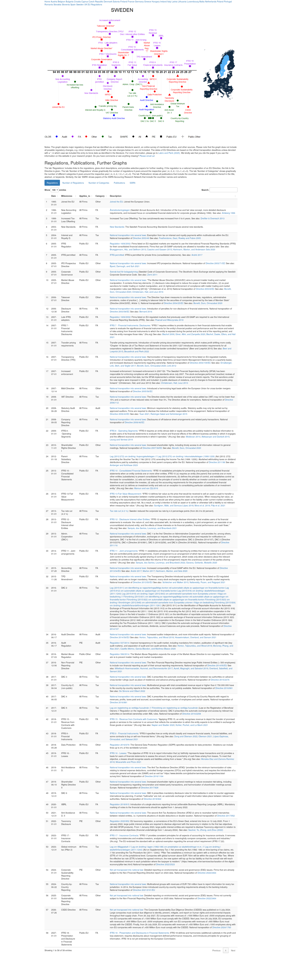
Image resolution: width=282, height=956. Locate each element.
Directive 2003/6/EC (205, 288)
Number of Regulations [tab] (73, 182)
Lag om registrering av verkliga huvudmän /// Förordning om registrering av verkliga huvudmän (154, 707)
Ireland (163, 1)
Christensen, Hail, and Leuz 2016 (147, 291)
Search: (205, 189)
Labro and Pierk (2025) (169, 152)
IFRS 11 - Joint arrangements (123, 550)
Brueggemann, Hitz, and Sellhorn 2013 (128, 249)
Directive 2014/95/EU (217, 665)
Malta (201, 1)
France (131, 1)
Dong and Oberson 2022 (185, 736)
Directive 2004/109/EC (200, 362)
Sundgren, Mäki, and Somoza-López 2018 (173, 505)
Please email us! (147, 155)
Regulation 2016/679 (119, 744)
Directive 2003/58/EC (120, 311)
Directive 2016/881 (224, 688)
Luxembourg (193, 1)
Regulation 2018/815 (119, 804)
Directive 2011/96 (217, 462)
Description (115, 195)
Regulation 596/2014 (119, 654)
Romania (49, 4)
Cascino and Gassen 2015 (159, 249)
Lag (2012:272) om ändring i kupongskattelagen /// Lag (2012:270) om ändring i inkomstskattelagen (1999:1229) (162, 456)
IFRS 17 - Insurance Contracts (124, 835)
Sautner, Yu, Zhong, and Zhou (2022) (205, 829)
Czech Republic (96, 1)
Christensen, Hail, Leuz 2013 (174, 382)
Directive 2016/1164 (154, 776)
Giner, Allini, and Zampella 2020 (190, 334)
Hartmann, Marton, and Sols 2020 (171, 570)
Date (53, 195)
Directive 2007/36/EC (152, 447)
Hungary (156, 1)
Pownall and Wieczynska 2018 (169, 319)
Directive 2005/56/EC (143, 391)
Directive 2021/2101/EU (144, 889)
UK (85, 4)
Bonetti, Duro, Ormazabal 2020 (207, 303)
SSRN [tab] (132, 182)
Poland (220, 1)
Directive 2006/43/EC (120, 413)
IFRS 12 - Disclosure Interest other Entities (130, 519)
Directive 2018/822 (152, 798)
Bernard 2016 (145, 311)
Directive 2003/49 (141, 238)
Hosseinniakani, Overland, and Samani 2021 (195, 637)
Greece (147, 1)
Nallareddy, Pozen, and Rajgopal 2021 (207, 582)
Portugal (228, 1)
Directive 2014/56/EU (120, 637)
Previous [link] (216, 950)
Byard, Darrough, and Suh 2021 (125, 266)
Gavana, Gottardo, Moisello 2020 (201, 562)
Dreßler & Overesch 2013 (212, 218)
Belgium (61, 1)
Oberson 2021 (205, 736)
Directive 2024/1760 (221, 927)
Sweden (80, 4)
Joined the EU (116, 201)
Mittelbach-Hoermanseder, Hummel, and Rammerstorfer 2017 (144, 668)
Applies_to (84, 195)
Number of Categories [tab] (99, 182)
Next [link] (233, 950)
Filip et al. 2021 (218, 505)
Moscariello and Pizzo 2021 (128, 761)
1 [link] (225, 950)
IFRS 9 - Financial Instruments (124, 733)
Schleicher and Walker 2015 (175, 582)
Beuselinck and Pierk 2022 (136, 351)
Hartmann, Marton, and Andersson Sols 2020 (194, 249)
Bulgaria (69, 1)
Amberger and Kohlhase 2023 (124, 465)
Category (100, 195)
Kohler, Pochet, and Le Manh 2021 (192, 725)
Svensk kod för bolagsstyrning (124, 271)
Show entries (55, 189)
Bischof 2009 (168, 334)
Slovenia (66, 4)
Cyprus (84, 1)
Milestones (66, 195)
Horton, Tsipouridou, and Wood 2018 (156, 637)
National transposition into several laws (128, 235)
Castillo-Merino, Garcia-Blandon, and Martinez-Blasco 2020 (148, 648)
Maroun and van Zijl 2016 (146, 488)
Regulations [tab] (52, 182)
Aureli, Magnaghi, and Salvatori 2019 (191, 668)
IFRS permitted (117, 254)
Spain (73, 4)
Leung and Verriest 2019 (121, 439)
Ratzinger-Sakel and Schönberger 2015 (169, 413)
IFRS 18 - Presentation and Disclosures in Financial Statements (139, 932)
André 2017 (197, 254)
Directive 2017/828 (149, 787)
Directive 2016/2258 (191, 713)
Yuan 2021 (144, 413)
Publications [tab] (119, 182)
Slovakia (57, 4)
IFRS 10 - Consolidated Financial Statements (131, 470)
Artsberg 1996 (228, 212)
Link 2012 (171, 365)
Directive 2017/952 (226, 815)
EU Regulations (95, 4)
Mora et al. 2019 (202, 505)
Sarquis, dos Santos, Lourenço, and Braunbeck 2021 (152, 528)
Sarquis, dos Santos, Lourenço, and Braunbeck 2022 (160, 562)
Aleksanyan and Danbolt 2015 (215, 436)
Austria (54, 1)
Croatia (77, 1)
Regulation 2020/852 (119, 821)
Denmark (108, 1)
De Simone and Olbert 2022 (132, 691)
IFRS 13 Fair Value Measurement (125, 493)
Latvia (174, 1)
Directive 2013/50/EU (143, 582)
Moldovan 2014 (193, 436)
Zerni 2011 (152, 274)
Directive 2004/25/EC (174, 303)
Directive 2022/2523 (165, 864)
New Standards (117, 226)
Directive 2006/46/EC (134, 422)
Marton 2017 (149, 570)
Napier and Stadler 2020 (163, 725)
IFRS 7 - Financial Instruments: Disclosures (130, 325)
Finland (123, 1)
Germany (139, 1)
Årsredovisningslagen (120, 210)
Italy (169, 1)
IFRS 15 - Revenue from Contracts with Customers (133, 719)
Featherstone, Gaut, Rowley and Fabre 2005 (180, 238)
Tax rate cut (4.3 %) (119, 510)
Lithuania (182, 1)
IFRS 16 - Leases (118, 753)
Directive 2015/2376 (220, 679)
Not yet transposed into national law (126, 869)
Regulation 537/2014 (119, 642)
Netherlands (210, 1)
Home (47, 1)
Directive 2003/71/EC (215, 263)
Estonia (116, 1)
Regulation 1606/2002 (120, 243)
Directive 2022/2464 (207, 872)
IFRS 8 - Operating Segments (123, 430)
